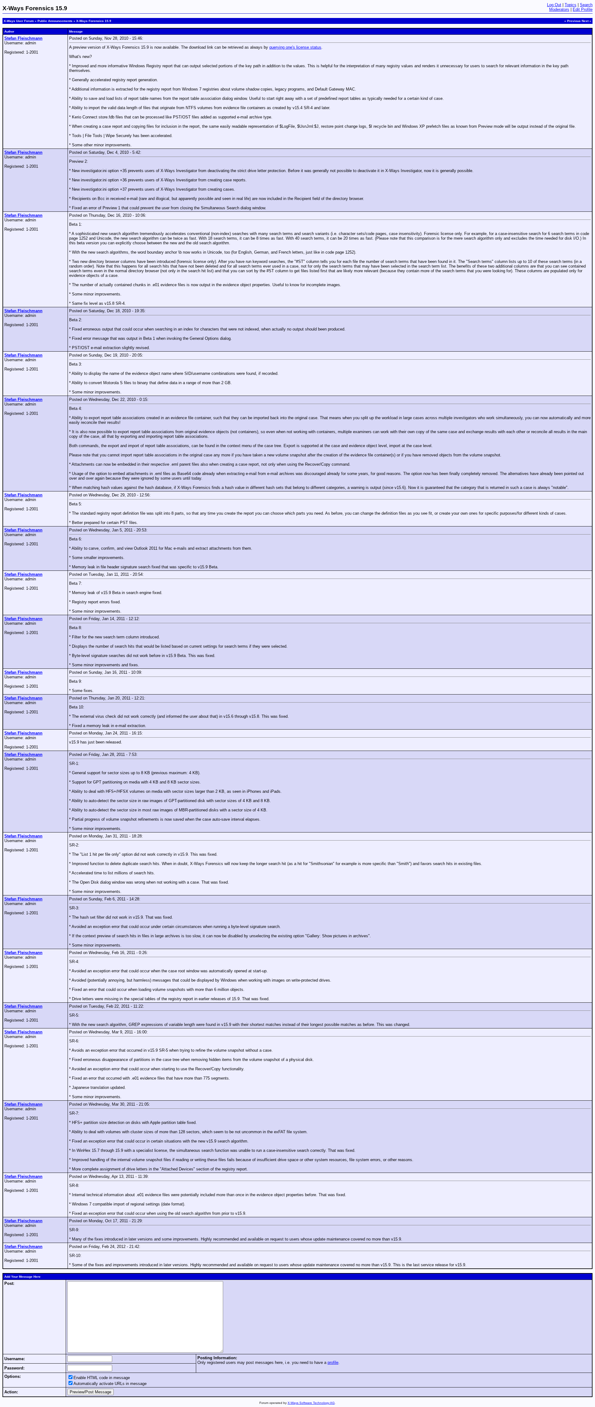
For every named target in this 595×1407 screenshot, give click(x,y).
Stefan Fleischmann (23, 38)
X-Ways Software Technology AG (311, 1403)
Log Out (554, 4)
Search (586, 4)
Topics (570, 4)
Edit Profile (583, 9)
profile (333, 1362)
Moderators (559, 9)
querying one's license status (295, 47)
